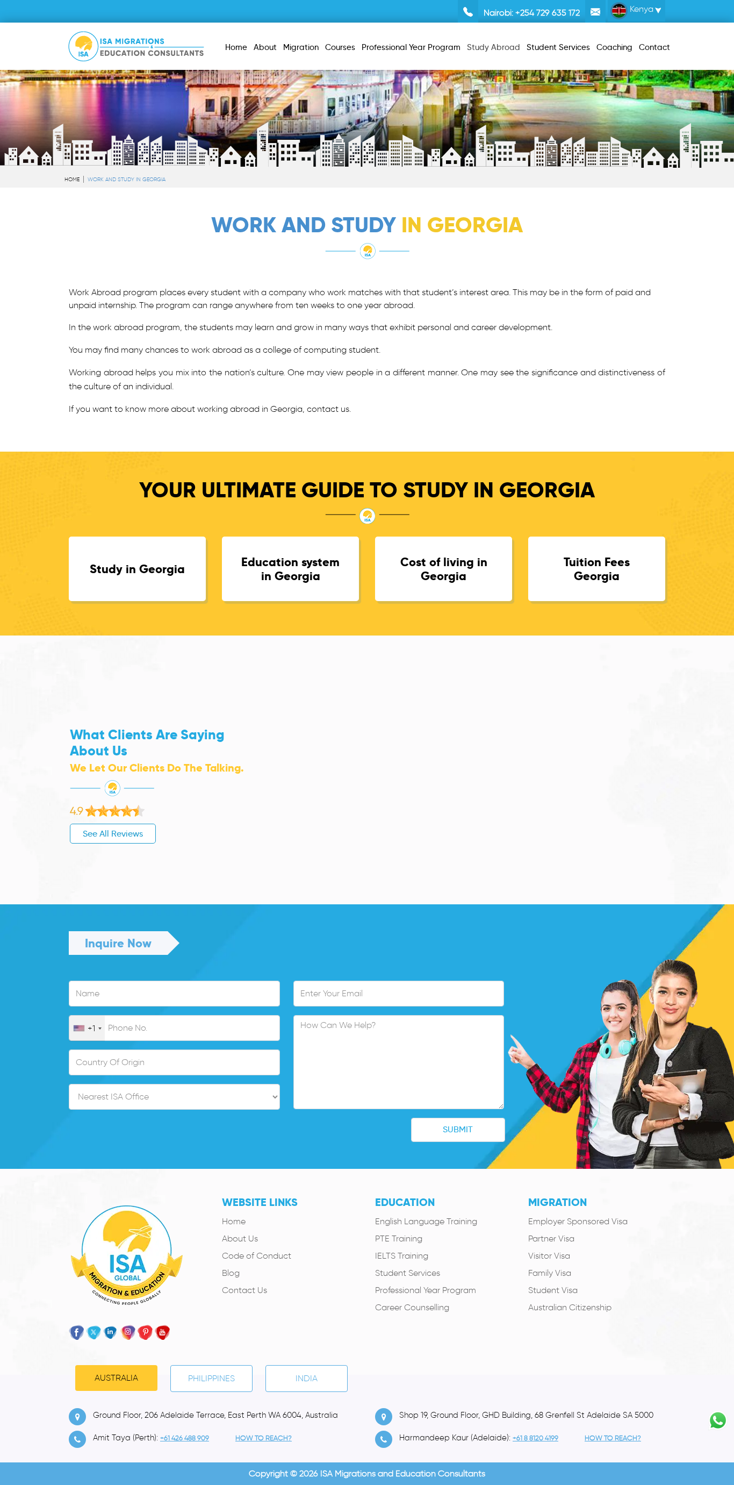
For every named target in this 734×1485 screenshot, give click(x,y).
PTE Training (398, 1238)
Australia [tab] (116, 1378)
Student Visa (553, 1290)
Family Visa (549, 1273)
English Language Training (426, 1221)
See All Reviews (113, 834)
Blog (231, 1273)
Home (72, 179)
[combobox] (87, 1028)
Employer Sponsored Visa (578, 1221)
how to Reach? (263, 1438)
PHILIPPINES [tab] (211, 1378)
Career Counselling (412, 1307)
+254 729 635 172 (547, 13)
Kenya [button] (640, 9)
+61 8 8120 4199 (535, 1438)
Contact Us (244, 1290)
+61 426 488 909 (184, 1438)
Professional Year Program (425, 1290)
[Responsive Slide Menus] (136, 44)
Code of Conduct (256, 1256)
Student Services (407, 1273)
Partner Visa (551, 1238)
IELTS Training (401, 1256)
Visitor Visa (549, 1256)
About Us (240, 1238)
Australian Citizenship (569, 1307)
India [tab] (307, 1378)
